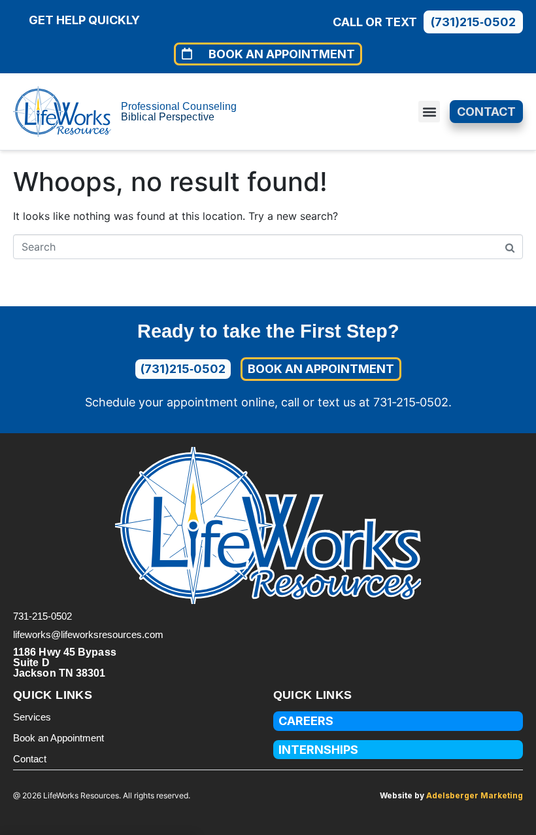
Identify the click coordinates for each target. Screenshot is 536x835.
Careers (305, 721)
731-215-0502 (42, 616)
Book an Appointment (58, 737)
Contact (29, 758)
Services (32, 716)
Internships (318, 749)
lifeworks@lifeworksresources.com (88, 634)
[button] (429, 111)
